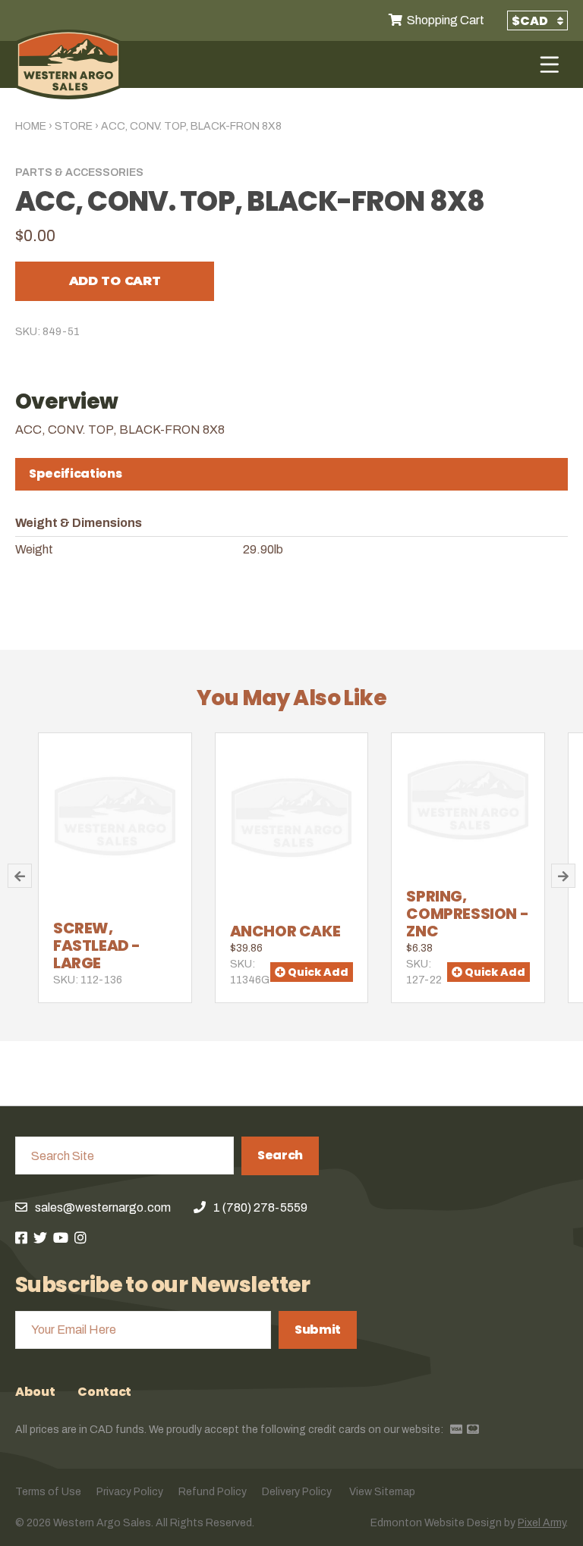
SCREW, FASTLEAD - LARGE (96, 945)
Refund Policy (212, 1491)
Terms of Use (48, 1491)
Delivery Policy (297, 1491)
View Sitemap (382, 1491)
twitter (40, 1237)
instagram (80, 1237)
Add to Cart (114, 281)
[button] (20, 876)
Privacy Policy (129, 1491)
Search (280, 1155)
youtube (60, 1237)
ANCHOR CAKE (285, 931)
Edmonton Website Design (436, 1523)
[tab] (291, 474)
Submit (318, 1329)
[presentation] (291, 474)
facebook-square (21, 1237)
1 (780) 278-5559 (260, 1207)
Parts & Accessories (79, 172)
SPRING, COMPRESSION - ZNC (467, 914)
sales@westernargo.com (103, 1207)
